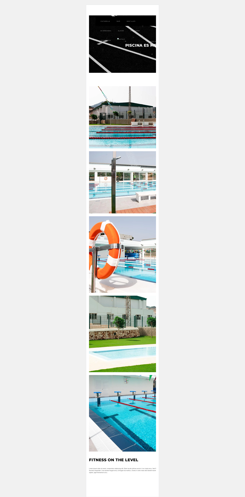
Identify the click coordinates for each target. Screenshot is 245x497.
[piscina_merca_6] (151, 254)
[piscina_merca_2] (151, 182)
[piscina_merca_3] (151, 413)
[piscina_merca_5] (151, 334)
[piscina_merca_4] (151, 117)
